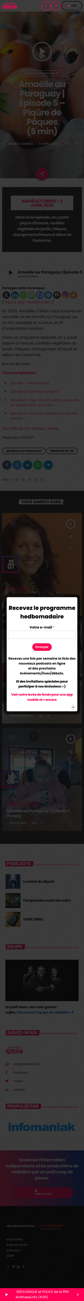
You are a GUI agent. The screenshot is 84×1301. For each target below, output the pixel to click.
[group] (42, 666)
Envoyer (42, 647)
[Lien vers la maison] (9, 6)
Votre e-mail (42, 627)
